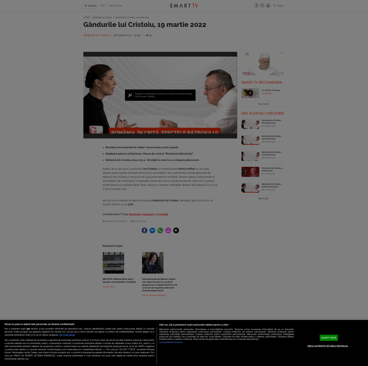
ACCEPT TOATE (328, 337)
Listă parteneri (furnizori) (171, 342)
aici (103, 349)
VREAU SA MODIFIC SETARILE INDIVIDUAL (327, 346)
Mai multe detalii (67, 335)
